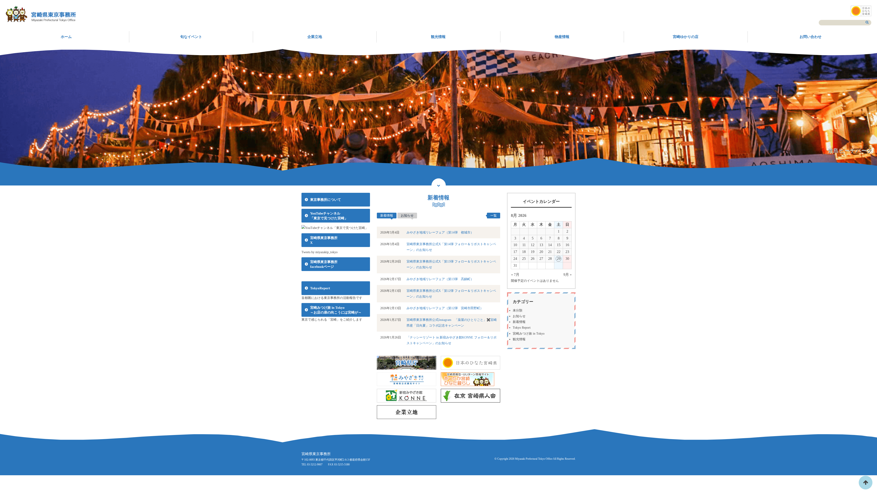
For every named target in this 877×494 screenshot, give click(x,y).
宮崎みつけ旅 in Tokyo (528, 333)
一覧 (493, 215)
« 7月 (515, 275)
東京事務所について (325, 199)
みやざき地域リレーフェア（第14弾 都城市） (440, 232)
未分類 (517, 310)
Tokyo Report (522, 327)
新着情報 (386, 215)
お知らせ (407, 215)
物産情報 (562, 37)
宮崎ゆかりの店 (685, 37)
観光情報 (438, 37)
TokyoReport (320, 288)
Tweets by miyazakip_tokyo (319, 252)
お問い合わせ (811, 37)
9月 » (567, 275)
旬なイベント (191, 37)
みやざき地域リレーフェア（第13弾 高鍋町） (440, 279)
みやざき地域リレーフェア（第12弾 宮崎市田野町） (445, 308)
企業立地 (314, 37)
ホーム (66, 37)
